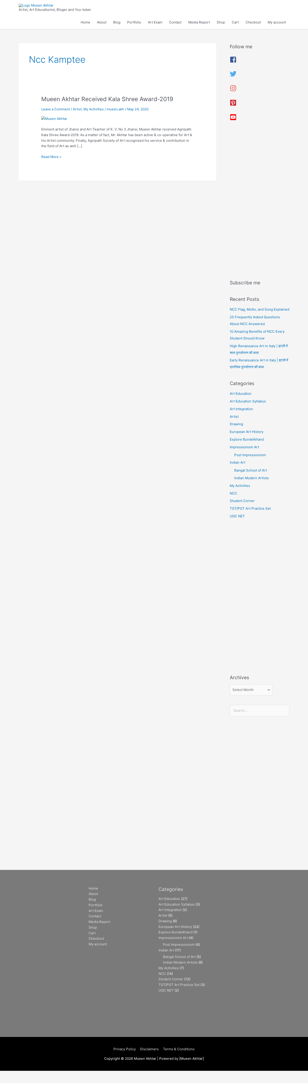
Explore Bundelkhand (247, 439)
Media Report (199, 22)
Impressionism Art (244, 447)
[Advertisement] (259, 202)
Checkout (253, 22)
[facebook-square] (233, 62)
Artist (77, 109)
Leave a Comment (55, 109)
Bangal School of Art (250, 470)
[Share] (47, 1074)
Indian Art (237, 462)
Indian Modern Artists (251, 478)
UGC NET (237, 516)
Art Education (240, 393)
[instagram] (233, 90)
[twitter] (233, 76)
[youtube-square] (233, 119)
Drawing (236, 424)
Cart (235, 22)
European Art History (246, 432)
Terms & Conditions (179, 1049)
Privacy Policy (124, 1049)
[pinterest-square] (233, 105)
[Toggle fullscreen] (28, 1074)
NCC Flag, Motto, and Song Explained (259, 309)
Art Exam (155, 22)
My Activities (93, 109)
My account (277, 22)
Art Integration (241, 409)
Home (85, 22)
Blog (116, 22)
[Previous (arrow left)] (9, 1080)
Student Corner (242, 501)
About (101, 22)
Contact (175, 22)
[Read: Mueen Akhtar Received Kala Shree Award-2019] (54, 118)
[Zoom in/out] (9, 1074)
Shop (221, 22)
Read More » (51, 156)
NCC (233, 493)
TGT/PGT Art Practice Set (250, 508)
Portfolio (134, 22)
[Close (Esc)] (66, 1074)
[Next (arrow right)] (28, 1080)
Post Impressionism (250, 455)
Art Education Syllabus (248, 401)
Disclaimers (149, 1049)
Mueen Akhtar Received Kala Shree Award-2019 (107, 98)
